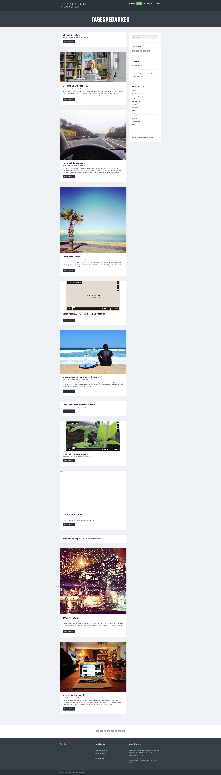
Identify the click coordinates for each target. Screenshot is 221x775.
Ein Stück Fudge (136, 96)
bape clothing (132, 755)
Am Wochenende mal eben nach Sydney (81, 377)
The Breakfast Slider (72, 514)
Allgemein (78, 37)
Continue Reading (68, 41)
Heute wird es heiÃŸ (72, 257)
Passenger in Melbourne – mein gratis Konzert (143, 73)
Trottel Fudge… (148, 758)
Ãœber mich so (148, 3)
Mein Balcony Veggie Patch (75, 454)
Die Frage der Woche (137, 93)
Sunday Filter (135, 118)
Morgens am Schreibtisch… (75, 86)
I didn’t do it (141, 755)
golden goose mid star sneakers (137, 760)
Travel (86, 379)
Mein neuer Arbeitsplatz (74, 695)
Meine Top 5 (135, 107)
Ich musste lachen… (72, 35)
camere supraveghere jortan (136, 758)
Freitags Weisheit (136, 101)
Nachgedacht (135, 113)
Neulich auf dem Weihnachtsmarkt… (80, 405)
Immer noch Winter (71, 618)
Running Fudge (135, 115)
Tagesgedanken (84, 37)
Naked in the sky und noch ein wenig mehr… (83, 538)
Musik (133, 110)
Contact (158, 3)
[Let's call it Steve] (76, 5)
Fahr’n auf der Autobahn (74, 163)
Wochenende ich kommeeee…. (148, 748)
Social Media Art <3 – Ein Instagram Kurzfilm (84, 314)
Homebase (132, 3)
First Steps (134, 98)
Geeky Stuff (135, 104)
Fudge (72, 37)
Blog (139, 3)
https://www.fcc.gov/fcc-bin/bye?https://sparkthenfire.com (144, 750)
